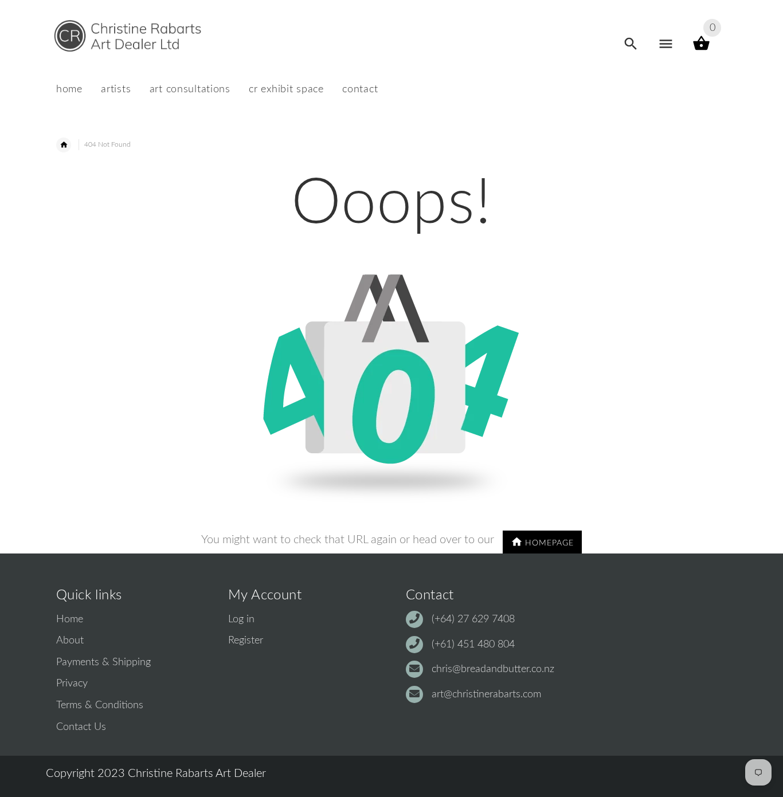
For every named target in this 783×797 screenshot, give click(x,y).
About (70, 640)
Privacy (72, 683)
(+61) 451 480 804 (473, 644)
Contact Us (81, 727)
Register (245, 640)
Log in (241, 619)
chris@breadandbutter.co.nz (493, 669)
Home (69, 619)
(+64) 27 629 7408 (473, 619)
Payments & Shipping (103, 662)
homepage (549, 543)
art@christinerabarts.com (486, 694)
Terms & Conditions (99, 705)
